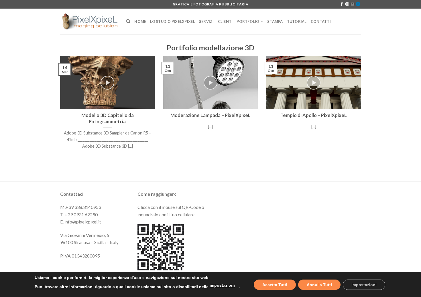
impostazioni (222, 285)
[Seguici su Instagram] (347, 4)
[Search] (128, 21)
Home (140, 21)
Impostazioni (364, 284)
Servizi (206, 21)
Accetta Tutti (274, 284)
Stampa (275, 21)
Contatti (321, 21)
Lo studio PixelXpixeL (172, 21)
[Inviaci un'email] (352, 4)
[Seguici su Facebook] (341, 4)
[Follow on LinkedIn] (358, 4)
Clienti (225, 21)
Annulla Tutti (319, 284)
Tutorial (297, 21)
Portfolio (248, 21)
